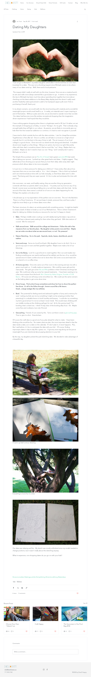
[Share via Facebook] (13, 588)
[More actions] (77, 21)
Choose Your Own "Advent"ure (12, 625)
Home (22, 9)
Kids (35, 9)
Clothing (14, 9)
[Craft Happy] (45, 614)
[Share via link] (26, 588)
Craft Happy (39, 624)
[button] (85, 9)
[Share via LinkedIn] (22, 588)
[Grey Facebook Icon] (47, 669)
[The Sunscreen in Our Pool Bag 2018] (74, 614)
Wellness (42, 9)
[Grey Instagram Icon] (44, 669)
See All (85, 603)
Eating (29, 9)
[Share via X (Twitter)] (18, 588)
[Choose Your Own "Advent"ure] (17, 614)
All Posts (6, 9)
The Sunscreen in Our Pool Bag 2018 (73, 625)
